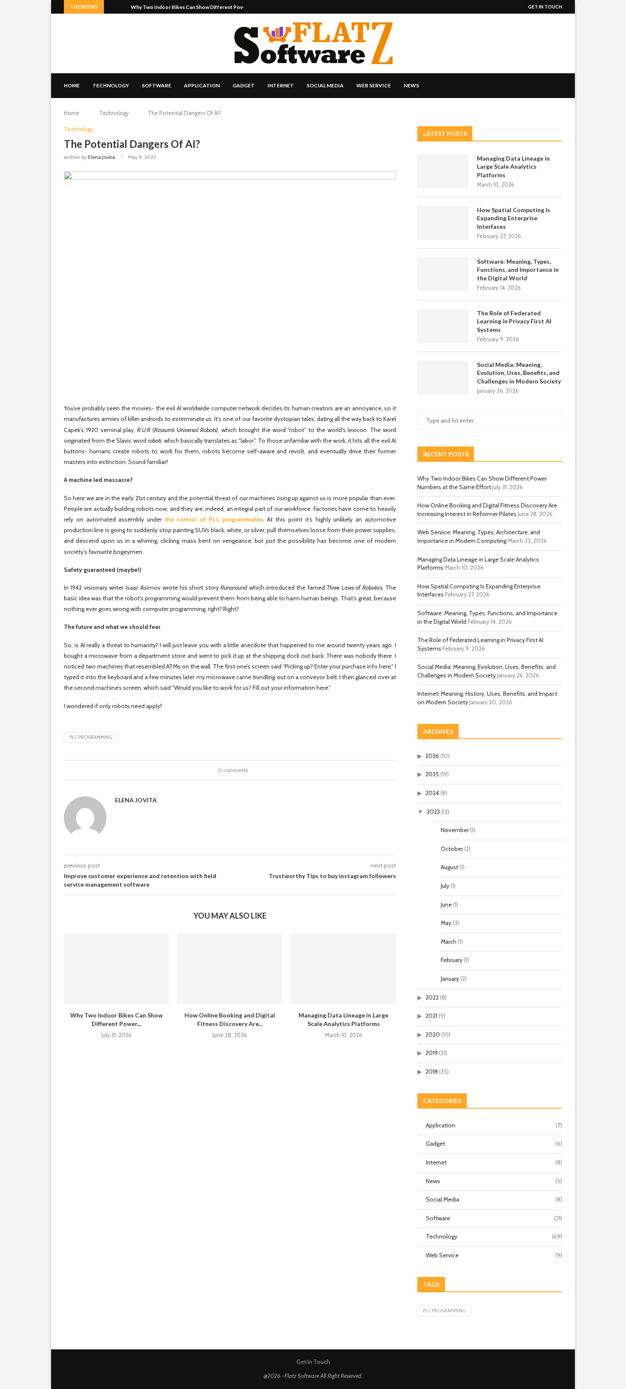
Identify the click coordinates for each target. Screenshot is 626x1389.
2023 (433, 812)
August (449, 867)
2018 (431, 1071)
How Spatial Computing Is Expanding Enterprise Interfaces (513, 218)
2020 (432, 1034)
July (445, 886)
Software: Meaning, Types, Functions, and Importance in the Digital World (518, 270)
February (451, 960)
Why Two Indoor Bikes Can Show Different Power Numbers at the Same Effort (482, 483)
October (452, 849)
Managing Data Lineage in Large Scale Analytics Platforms (513, 167)
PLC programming (90, 737)
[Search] (558, 85)
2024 (432, 793)
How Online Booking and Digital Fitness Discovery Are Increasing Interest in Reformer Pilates (487, 509)
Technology (110, 85)
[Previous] (112, 7)
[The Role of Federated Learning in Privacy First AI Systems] (442, 326)
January (450, 979)
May (446, 923)
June (446, 904)
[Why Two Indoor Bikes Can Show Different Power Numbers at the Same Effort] (116, 968)
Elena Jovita (101, 157)
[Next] (122, 7)
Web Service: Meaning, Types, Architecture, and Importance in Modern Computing (478, 536)
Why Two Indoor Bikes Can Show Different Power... (192, 7)
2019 (431, 1053)
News (411, 85)
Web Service (373, 85)
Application (202, 85)
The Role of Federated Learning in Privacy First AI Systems (514, 321)
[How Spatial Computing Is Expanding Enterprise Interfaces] (442, 223)
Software (156, 85)
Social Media (325, 85)
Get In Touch (545, 6)
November (455, 830)
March (449, 941)
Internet (280, 85)
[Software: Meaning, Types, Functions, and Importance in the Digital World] (442, 274)
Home (72, 85)
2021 (431, 1016)
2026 (432, 756)
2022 (432, 997)
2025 (432, 774)
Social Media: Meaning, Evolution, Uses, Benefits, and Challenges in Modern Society (519, 373)
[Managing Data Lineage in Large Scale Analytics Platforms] (343, 968)
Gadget (244, 85)
